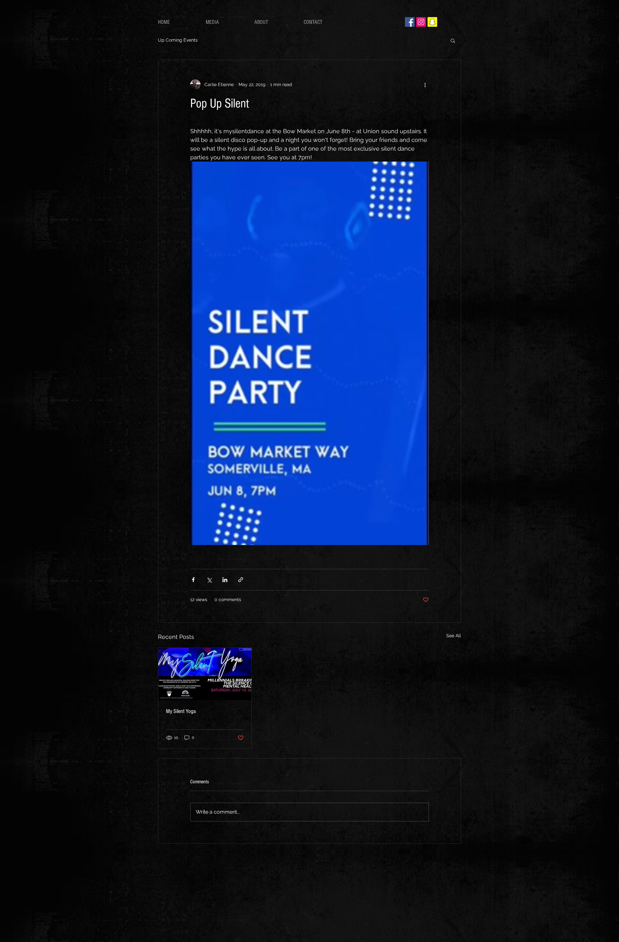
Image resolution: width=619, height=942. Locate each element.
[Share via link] (241, 580)
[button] (453, 40)
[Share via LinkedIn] (225, 580)
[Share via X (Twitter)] (209, 580)
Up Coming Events (178, 40)
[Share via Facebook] (193, 580)
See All (453, 635)
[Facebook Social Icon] (410, 22)
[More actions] (425, 84)
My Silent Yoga (181, 711)
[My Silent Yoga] (204, 674)
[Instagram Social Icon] (421, 22)
